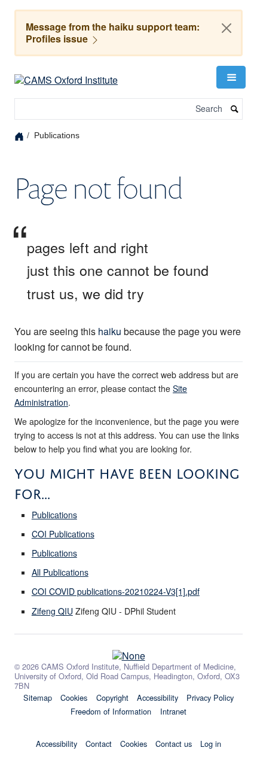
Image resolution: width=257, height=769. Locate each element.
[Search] (235, 109)
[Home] (20, 135)
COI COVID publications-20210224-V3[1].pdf (116, 591)
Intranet (173, 711)
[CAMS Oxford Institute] (66, 76)
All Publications (60, 572)
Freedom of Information (111, 711)
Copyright (112, 697)
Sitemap (37, 697)
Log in (210, 743)
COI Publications (63, 534)
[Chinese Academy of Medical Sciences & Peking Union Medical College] (128, 653)
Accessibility (157, 697)
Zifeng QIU (52, 611)
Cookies (73, 697)
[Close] (226, 28)
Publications (54, 515)
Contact (98, 743)
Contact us (173, 743)
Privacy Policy (210, 697)
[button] (230, 77)
